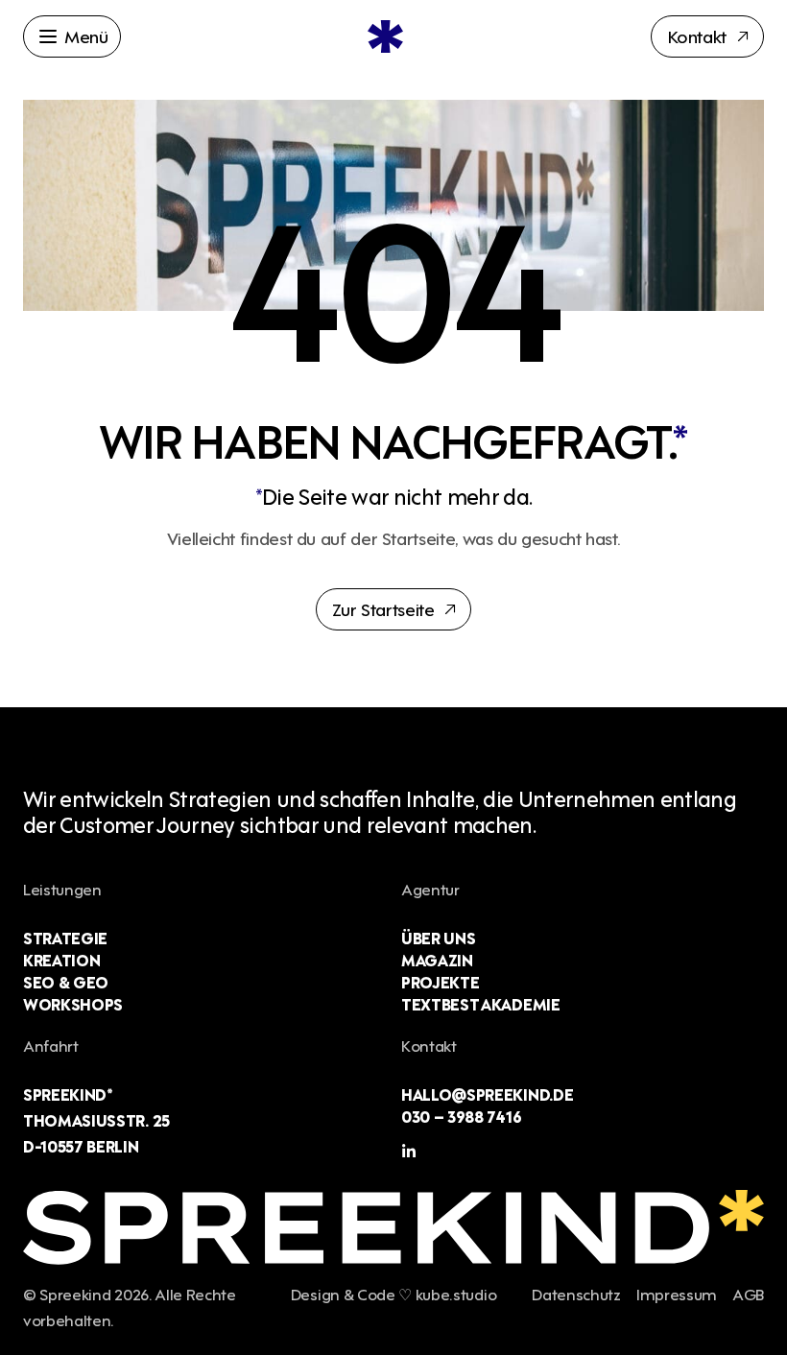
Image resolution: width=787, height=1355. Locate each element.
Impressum (676, 1293)
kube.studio (456, 1293)
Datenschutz (576, 1293)
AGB (748, 1293)
